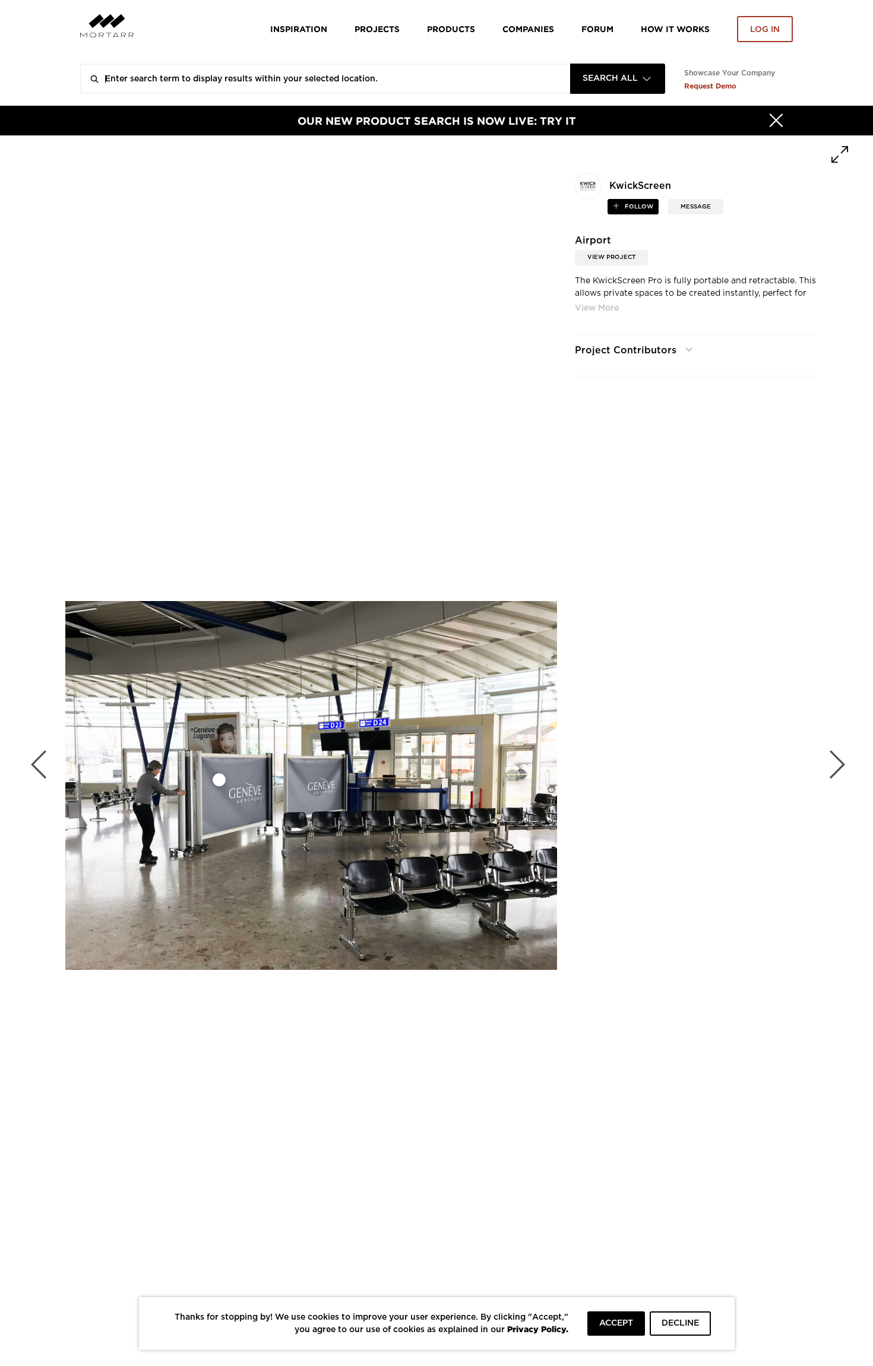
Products (451, 28)
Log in (765, 30)
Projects (377, 28)
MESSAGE (696, 207)
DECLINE (680, 1323)
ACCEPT (616, 1323)
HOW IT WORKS (675, 28)
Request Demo (710, 86)
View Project (611, 257)
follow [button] (638, 207)
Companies (528, 28)
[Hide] (776, 120)
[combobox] (617, 79)
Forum (597, 28)
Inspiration (298, 28)
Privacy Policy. (537, 1328)
